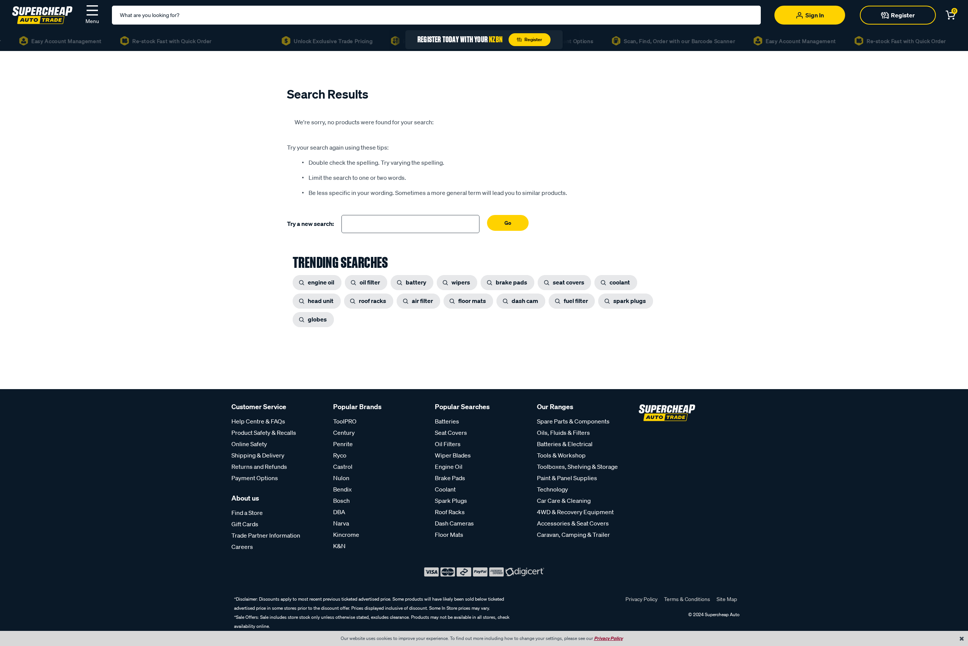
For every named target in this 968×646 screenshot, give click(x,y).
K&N (339, 546)
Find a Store (247, 512)
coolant (620, 282)
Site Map (727, 599)
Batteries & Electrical (565, 444)
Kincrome (346, 534)
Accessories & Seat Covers (573, 523)
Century (344, 432)
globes (317, 319)
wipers (460, 282)
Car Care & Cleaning (564, 500)
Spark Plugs (451, 500)
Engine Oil (448, 466)
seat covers (568, 282)
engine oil (321, 282)
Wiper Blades (453, 455)
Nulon (341, 478)
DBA (339, 512)
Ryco (339, 455)
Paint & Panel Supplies (567, 478)
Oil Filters (448, 444)
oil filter (370, 282)
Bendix (342, 489)
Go (507, 222)
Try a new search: (310, 223)
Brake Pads (450, 478)
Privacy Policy (641, 599)
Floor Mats (449, 534)
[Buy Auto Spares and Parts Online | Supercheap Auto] (42, 14)
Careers (242, 546)
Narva (341, 523)
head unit (321, 300)
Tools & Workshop (561, 455)
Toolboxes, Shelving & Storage (577, 466)
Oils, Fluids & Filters (563, 432)
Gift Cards (244, 524)
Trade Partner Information (265, 535)
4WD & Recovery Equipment (575, 512)
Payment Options (254, 478)
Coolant (445, 489)
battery (416, 282)
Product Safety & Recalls (263, 432)
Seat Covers (451, 432)
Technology (552, 489)
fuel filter (576, 300)
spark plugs (629, 300)
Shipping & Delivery (257, 455)
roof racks (372, 300)
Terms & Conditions (687, 599)
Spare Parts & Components (573, 421)
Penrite (343, 444)
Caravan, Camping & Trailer (573, 534)
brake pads (511, 282)
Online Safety (249, 444)
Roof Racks (450, 512)
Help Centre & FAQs (258, 421)
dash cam (525, 300)
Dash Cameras (454, 523)
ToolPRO (345, 421)
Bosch (341, 500)
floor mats (472, 300)
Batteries (447, 421)
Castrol (342, 466)
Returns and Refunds (259, 466)
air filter (422, 300)
